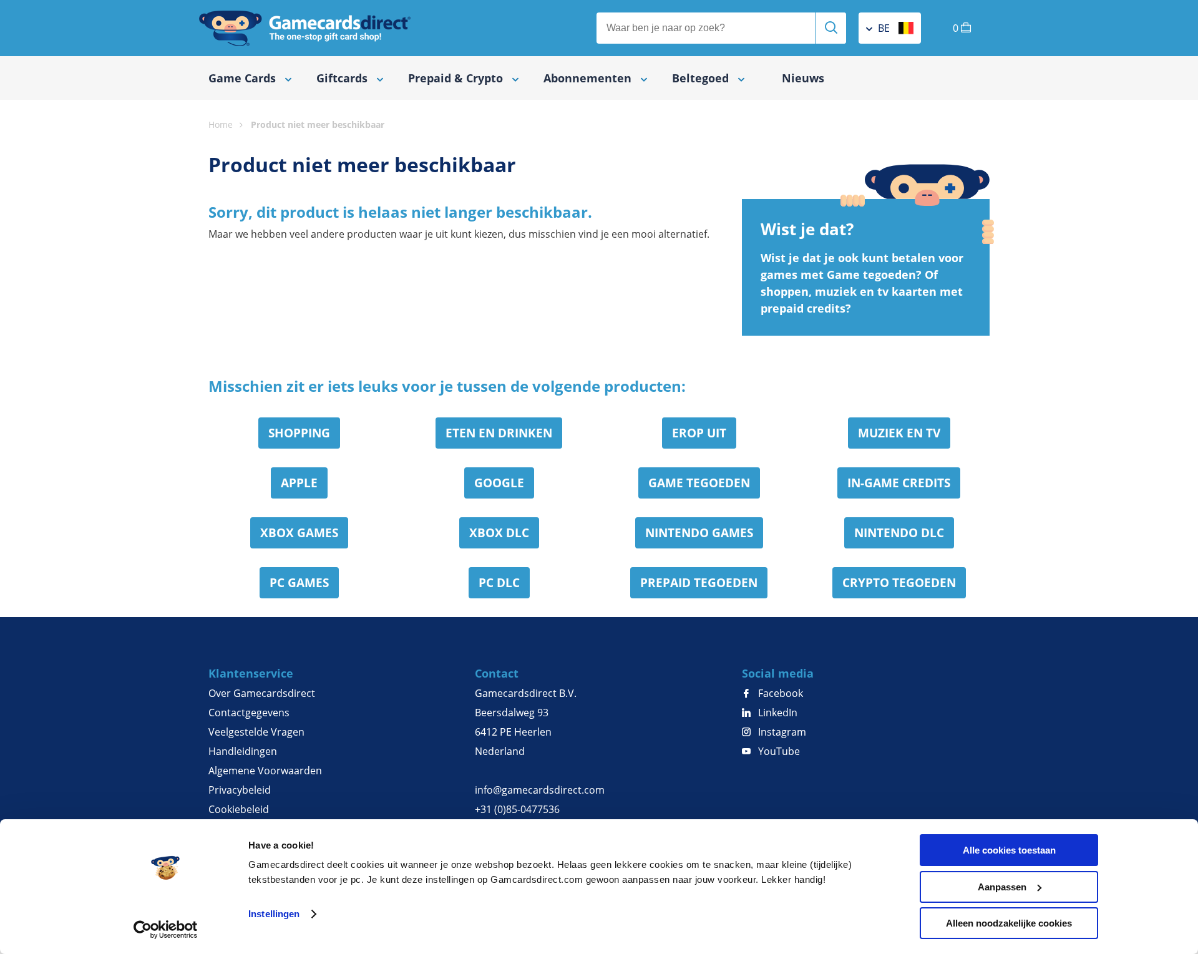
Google (499, 483)
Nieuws (803, 78)
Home (220, 124)
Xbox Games (299, 533)
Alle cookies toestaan (1009, 850)
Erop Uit (699, 433)
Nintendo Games (699, 533)
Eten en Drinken (499, 433)
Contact (497, 673)
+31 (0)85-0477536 (517, 809)
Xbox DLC (499, 533)
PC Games (299, 583)
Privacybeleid (239, 790)
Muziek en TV (899, 433)
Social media (778, 673)
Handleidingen (242, 751)
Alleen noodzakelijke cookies (1009, 923)
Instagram (781, 732)
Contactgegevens (249, 712)
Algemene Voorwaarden (265, 770)
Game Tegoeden (699, 483)
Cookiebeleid (238, 809)
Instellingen (274, 913)
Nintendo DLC (899, 533)
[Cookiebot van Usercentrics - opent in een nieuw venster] (165, 929)
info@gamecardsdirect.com (540, 790)
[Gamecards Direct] (305, 28)
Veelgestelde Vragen (256, 732)
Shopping (299, 433)
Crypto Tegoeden (899, 583)
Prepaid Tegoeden (698, 583)
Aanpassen (1002, 887)
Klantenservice (250, 673)
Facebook (779, 693)
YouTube (778, 751)
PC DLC (499, 583)
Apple (299, 483)
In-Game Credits (898, 483)
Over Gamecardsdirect (261, 693)
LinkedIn (776, 712)
